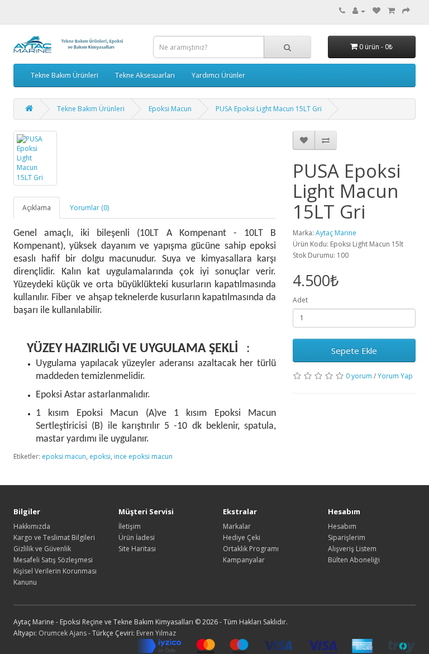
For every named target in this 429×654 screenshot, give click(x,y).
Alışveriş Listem (352, 548)
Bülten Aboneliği (354, 560)
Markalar (237, 526)
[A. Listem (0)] (376, 11)
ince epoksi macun (143, 456)
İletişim (129, 526)
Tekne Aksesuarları (145, 75)
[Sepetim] (391, 11)
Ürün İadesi (136, 537)
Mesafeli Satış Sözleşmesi (53, 560)
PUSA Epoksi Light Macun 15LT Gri (269, 108)
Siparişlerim (346, 537)
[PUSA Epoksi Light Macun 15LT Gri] (35, 158)
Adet (300, 300)
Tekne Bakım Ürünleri (64, 75)
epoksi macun (64, 456)
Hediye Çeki (241, 537)
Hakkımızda (31, 526)
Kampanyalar (244, 560)
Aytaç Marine (336, 233)
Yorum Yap (395, 376)
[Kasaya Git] (406, 11)
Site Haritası (137, 548)
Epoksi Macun (170, 108)
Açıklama (36, 207)
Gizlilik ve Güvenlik (42, 548)
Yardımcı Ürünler (218, 75)
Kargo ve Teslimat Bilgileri (54, 537)
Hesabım (342, 526)
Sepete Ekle (354, 350)
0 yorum (359, 376)
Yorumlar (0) (89, 207)
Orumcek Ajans (63, 633)
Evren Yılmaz (156, 633)
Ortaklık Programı (251, 548)
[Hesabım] (358, 11)
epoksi (100, 456)
